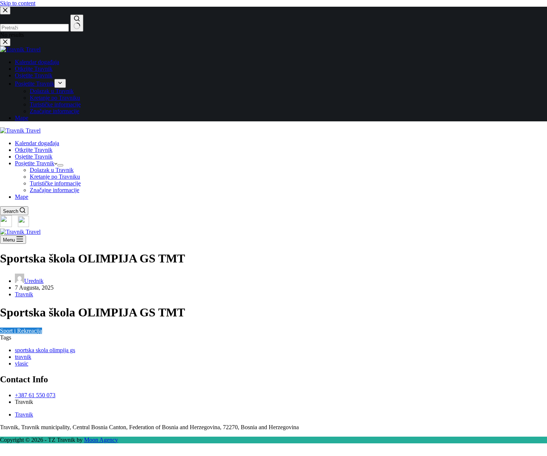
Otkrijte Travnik (33, 150)
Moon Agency (101, 440)
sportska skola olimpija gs (45, 350)
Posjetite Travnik (34, 163)
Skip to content (17, 3)
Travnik (24, 294)
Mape (21, 197)
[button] (273, 452)
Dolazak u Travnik (52, 170)
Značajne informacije (54, 190)
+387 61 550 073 (35, 395)
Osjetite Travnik (33, 156)
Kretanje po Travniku (55, 176)
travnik (23, 357)
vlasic (21, 363)
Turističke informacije (55, 183)
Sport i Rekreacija (21, 331)
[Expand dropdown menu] (60, 165)
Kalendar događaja (37, 143)
